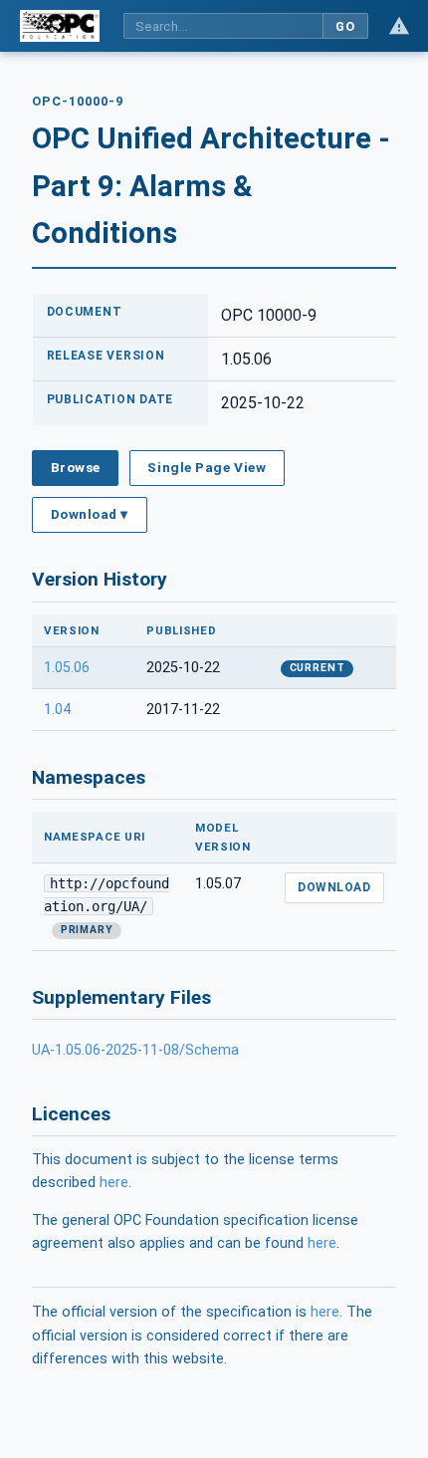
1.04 (57, 709)
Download (334, 887)
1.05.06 (67, 667)
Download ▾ (89, 514)
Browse (76, 467)
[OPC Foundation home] (60, 26)
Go (344, 26)
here (114, 1182)
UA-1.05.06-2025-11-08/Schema (135, 1050)
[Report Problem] (399, 26)
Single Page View (206, 467)
